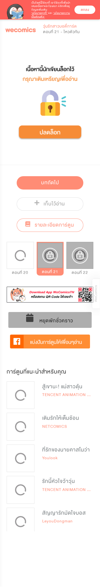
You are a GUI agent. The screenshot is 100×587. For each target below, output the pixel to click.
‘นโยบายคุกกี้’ (39, 13)
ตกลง (85, 10)
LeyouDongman (57, 521)
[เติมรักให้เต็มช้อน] (20, 427)
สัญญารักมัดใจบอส (64, 513)
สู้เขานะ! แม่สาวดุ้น (62, 386)
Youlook (50, 458)
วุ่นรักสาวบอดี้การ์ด (60, 26)
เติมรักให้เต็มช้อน (60, 418)
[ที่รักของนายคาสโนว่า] (20, 458)
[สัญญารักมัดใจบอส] (20, 522)
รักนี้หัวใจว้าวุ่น (58, 481)
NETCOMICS (54, 426)
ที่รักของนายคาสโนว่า (66, 449)
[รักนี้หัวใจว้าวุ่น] (20, 490)
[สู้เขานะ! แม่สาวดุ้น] (20, 395)
